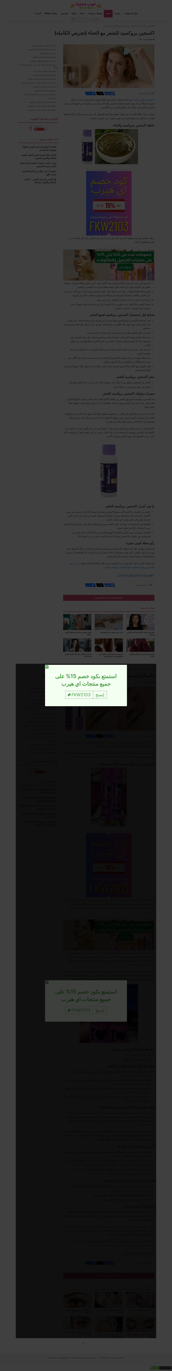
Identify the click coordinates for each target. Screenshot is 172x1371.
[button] (100, 695)
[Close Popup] (47, 667)
